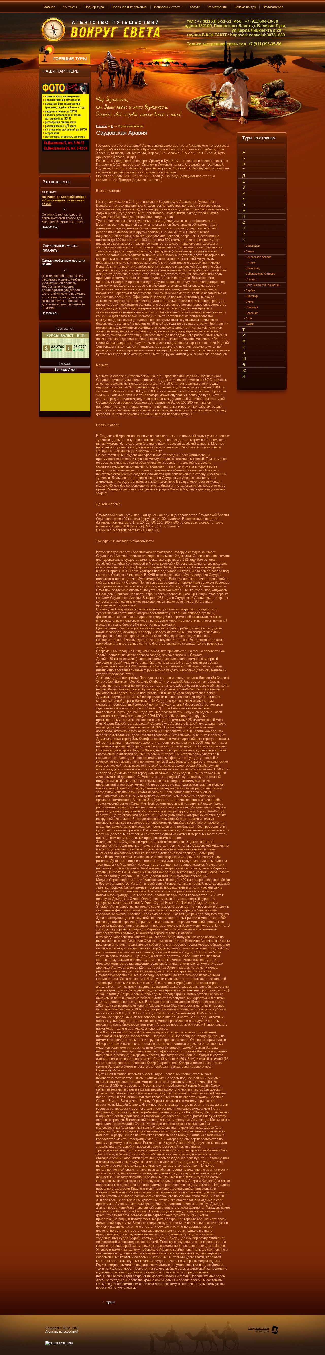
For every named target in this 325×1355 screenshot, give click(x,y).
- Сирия (249, 301)
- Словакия (251, 307)
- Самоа (249, 251)
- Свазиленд (251, 268)
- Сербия (249, 290)
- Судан (249, 323)
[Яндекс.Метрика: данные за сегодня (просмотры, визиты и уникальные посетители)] (59, 1343)
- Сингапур (251, 296)
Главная (101, 126)
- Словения (251, 312)
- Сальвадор (252, 245)
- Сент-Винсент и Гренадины (262, 284)
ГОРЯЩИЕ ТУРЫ (71, 58)
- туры (252, 262)
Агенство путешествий (61, 1331)
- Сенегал (250, 279)
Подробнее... (50, 226)
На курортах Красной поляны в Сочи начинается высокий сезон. (64, 200)
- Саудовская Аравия (257, 256)
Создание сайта (258, 1328)
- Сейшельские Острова (259, 273)
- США (248, 318)
